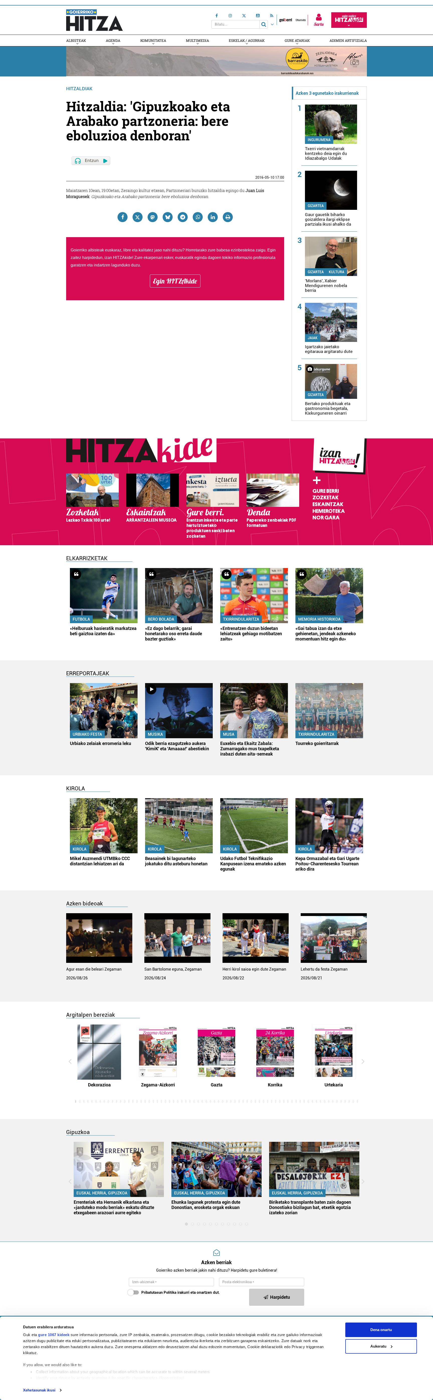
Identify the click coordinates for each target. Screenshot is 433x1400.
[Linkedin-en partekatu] (213, 217)
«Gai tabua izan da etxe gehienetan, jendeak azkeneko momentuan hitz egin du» (325, 633)
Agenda (113, 40)
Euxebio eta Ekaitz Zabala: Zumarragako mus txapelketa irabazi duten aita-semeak (249, 749)
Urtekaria (333, 1084)
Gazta (217, 1084)
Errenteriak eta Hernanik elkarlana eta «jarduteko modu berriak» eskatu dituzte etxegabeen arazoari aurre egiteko (114, 1207)
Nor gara (326, 517)
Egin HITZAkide (175, 281)
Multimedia (197, 40)
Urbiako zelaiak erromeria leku (100, 743)
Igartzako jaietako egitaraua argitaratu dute (329, 349)
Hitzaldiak (79, 88)
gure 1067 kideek (53, 1335)
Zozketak (325, 497)
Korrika (275, 1084)
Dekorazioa (99, 1084)
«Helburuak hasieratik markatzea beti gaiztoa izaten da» (103, 631)
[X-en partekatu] (138, 217)
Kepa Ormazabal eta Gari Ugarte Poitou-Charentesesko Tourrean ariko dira (327, 864)
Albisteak (76, 40)
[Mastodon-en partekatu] (153, 217)
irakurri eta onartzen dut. (180, 1292)
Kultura (336, 272)
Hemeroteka (328, 511)
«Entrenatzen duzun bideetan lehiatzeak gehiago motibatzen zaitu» (251, 633)
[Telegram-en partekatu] (183, 217)
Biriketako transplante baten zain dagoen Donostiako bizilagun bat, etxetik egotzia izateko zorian (310, 1207)
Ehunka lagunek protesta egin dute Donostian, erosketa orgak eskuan (205, 1204)
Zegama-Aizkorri (158, 1084)
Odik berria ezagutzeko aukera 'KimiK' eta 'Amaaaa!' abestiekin (177, 746)
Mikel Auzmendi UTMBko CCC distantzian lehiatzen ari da (100, 861)
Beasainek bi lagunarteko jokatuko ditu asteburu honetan (176, 861)
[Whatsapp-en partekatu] (198, 217)
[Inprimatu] (228, 217)
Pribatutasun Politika (158, 1292)
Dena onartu (381, 1330)
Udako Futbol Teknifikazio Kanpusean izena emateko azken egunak (253, 864)
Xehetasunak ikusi (39, 1390)
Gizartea (316, 206)
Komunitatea (153, 40)
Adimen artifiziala (348, 40)
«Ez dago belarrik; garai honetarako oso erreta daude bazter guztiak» (173, 633)
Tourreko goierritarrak (317, 743)
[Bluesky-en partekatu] (168, 217)
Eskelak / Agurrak (247, 40)
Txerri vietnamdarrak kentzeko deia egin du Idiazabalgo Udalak (326, 153)
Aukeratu (378, 1346)
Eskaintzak (327, 504)
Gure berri (325, 491)
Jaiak (312, 338)
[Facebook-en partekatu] (123, 217)
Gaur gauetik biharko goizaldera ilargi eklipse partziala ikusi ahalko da (328, 219)
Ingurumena (319, 140)
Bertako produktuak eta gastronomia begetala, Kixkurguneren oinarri (327, 408)
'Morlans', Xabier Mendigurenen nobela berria (326, 285)
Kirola (79, 849)
